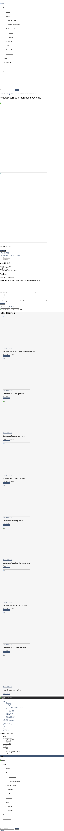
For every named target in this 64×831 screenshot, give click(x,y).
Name (2, 295)
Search (17, 89)
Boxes (7, 45)
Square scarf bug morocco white (14, 478)
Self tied (11, 33)
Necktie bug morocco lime (12, 690)
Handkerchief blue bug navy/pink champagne (19, 351)
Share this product (5, 254)
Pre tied (11, 37)
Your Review (3, 292)
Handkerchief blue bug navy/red (14, 394)
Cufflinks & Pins (9, 49)
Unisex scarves (12, 20)
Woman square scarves (14, 24)
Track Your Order (8, 725)
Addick (2, 830)
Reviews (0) (6, 259)
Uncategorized (9, 94)
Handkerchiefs (9, 54)
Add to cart (3, 250)
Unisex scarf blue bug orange (13, 521)
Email (2, 298)
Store (4, 7)
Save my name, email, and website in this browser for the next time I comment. (24, 301)
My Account (6, 723)
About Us (5, 58)
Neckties (8, 12)
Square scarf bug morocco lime (14, 436)
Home (2, 94)
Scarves (8, 16)
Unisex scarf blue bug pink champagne (16, 563)
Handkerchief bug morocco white (14, 648)
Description (6, 258)
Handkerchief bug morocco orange (15, 605)
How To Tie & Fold (7, 62)
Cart (4, 726)
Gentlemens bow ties (11, 28)
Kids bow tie (9, 41)
